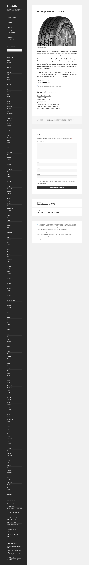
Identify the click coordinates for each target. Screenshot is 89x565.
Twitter (39, 232)
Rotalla (8, 383)
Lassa (8, 271)
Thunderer (9, 438)
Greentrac (9, 203)
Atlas (8, 87)
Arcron (8, 79)
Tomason (9, 443)
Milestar (9, 307)
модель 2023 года (44, 120)
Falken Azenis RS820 (11, 532)
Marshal (9, 278)
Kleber (8, 254)
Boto (8, 111)
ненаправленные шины (55, 120)
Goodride (9, 198)
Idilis (8, 227)
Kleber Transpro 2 (42, 103)
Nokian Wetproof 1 (11, 519)
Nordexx (9, 329)
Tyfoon (8, 463)
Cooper (8, 130)
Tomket (9, 446)
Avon (8, 94)
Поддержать (53, 229)
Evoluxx (9, 171)
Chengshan (9, 120)
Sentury (9, 404)
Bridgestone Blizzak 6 (12, 503)
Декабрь (12, 555)
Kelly (8, 247)
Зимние (10, 22)
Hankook (9, 218)
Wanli (8, 475)
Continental (9, 128)
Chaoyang (9, 118)
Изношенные (11, 32)
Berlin (8, 101)
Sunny (8, 421)
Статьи (8, 35)
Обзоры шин (10, 37)
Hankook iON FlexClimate (13, 534)
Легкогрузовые (11, 30)
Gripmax (9, 205)
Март (19, 546)
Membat (9, 295)
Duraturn (9, 157)
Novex (8, 332)
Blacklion (9, 108)
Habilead (9, 213)
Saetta (8, 390)
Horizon (9, 225)
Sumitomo (9, 416)
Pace (8, 339)
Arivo (8, 82)
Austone (9, 91)
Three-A (9, 436)
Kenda (8, 249)
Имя (38, 162)
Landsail (9, 264)
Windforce (9, 482)
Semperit (9, 402)
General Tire (10, 188)
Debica (8, 142)
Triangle (9, 460)
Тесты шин (10, 20)
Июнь (14, 552)
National (9, 317)
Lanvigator (9, 266)
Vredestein (9, 472)
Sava (8, 395)
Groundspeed (10, 208)
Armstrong (9, 84)
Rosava (8, 380)
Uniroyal (9, 465)
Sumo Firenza (10, 419)
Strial (8, 414)
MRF (8, 312)
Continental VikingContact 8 (13, 512)
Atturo (8, 89)
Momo (8, 310)
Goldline (9, 196)
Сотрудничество (45, 229)
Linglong (9, 276)
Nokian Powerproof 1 (12, 522)
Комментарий (41, 142)
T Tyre (8, 429)
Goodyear (9, 201)
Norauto (9, 327)
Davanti (9, 137)
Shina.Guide (46, 82)
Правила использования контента (56, 236)
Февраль (16, 546)
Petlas (8, 349)
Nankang (9, 315)
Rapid (8, 373)
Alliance (9, 67)
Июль (17, 552)
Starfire (9, 409)
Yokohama (9, 484)
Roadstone (9, 378)
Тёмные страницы (11, 17)
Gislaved (9, 191)
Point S (8, 358)
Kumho (8, 261)
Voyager (9, 470)
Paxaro (8, 346)
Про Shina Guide (11, 40)
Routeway (9, 385)
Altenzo (9, 70)
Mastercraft (10, 281)
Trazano (9, 458)
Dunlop (8, 154)
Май (12, 552)
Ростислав (47, 119)
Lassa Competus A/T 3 (12, 529)
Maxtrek (9, 288)
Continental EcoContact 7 (13, 517)
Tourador (9, 448)
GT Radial (9, 210)
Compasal (9, 125)
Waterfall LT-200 (41, 101)
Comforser (9, 123)
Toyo (8, 450)
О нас (38, 229)
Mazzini (9, 293)
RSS (54, 232)
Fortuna (9, 181)
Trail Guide (9, 455)
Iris (8, 237)
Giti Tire (9, 193)
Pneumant (9, 356)
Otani (8, 336)
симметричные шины (66, 120)
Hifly (8, 222)
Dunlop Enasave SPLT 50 (43, 99)
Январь (12, 546)
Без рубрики (10, 494)
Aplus (8, 74)
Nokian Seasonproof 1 (12, 536)
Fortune (9, 184)
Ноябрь (13, 559)
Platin (8, 353)
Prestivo (9, 366)
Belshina (9, 99)
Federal (9, 176)
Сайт (38, 174)
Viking (8, 467)
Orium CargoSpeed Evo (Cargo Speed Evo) (48, 106)
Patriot (8, 344)
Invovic (8, 235)
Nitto (8, 322)
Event (8, 167)
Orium (8, 334)
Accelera (9, 60)
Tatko (8, 431)
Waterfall (9, 477)
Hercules (9, 220)
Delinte (8, 147)
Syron (8, 426)
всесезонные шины (62, 119)
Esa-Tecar (9, 162)
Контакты (64, 229)
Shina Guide (12, 6)
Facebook (44, 232)
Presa (8, 363)
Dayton (8, 140)
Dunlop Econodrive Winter (13, 524)
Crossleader (10, 133)
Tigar (8, 441)
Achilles (9, 62)
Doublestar (9, 152)
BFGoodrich (9, 106)
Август (14, 558)
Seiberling (9, 400)
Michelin (9, 298)
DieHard (9, 150)
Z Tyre (8, 487)
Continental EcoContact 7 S (13, 515)
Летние (10, 27)
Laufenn (9, 273)
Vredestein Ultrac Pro (12, 506)
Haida (8, 215)
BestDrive (9, 104)
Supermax (9, 424)
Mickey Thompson (11, 300)
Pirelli (8, 351)
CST (8, 135)
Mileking (9, 305)
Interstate (9, 232)
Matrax (8, 285)
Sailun (8, 392)
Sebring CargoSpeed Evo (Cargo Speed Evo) (48, 108)
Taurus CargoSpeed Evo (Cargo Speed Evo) (48, 104)
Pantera (9, 341)
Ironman (9, 239)
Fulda (8, 186)
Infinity (8, 230)
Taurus (8, 433)
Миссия (59, 229)
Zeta (8, 492)
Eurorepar (9, 164)
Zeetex (8, 489)
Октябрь (16, 553)
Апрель (9, 547)
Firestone (9, 179)
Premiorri (9, 361)
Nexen (8, 319)
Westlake (9, 480)
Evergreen (9, 169)
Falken (8, 174)
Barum (8, 96)
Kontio (8, 256)
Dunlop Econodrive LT (42, 97)
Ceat (8, 116)
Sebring (9, 397)
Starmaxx (9, 412)
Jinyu (8, 242)
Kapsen (8, 244)
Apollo (8, 77)
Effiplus (9, 159)
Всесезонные (11, 25)
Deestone (9, 145)
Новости (9, 15)
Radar (8, 370)
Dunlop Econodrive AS (12, 527)
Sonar (8, 407)
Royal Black (9, 387)
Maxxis (8, 290)
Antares (9, 72)
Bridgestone (10, 113)
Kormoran (9, 259)
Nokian (8, 324)
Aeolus (8, 65)
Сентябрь (11, 553)
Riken (8, 375)
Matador (9, 283)
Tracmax (9, 453)
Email (39, 168)
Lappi (8, 268)
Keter (8, 252)
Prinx (8, 368)
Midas (8, 302)
